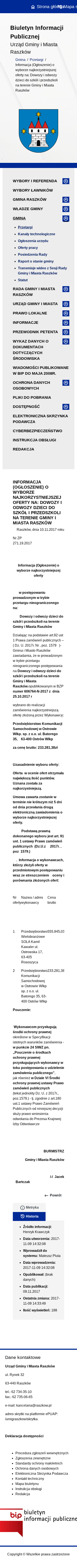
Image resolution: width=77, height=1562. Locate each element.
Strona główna (47, 6)
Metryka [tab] (29, 1208)
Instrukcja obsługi (34, 440)
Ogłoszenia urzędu (33, 241)
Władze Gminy (28, 209)
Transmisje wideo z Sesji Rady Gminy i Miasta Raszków (42, 270)
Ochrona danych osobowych (31, 385)
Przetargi (36, 60)
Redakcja (23, 449)
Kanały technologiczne (36, 234)
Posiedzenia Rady (32, 254)
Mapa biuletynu (27, 1484)
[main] (38, 856)
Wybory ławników (33, 190)
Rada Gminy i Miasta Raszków (34, 292)
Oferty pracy (28, 248)
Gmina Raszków (29, 199)
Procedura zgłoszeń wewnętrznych (41, 1453)
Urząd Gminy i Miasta (35, 304)
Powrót (52, 1196)
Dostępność (26, 406)
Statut (23, 280)
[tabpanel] (38, 1270)
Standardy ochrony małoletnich (38, 1463)
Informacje (25, 322)
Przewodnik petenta (35, 332)
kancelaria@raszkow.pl (34, 1405)
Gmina (20, 60)
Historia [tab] (29, 1216)
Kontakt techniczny (29, 1478)
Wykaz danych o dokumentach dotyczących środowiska (31, 350)
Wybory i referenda (35, 181)
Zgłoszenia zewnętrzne (33, 1458)
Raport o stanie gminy (36, 261)
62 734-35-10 (21, 1392)
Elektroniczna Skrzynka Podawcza (40, 419)
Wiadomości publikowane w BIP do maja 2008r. (41, 371)
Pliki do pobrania (32, 397)
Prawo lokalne (30, 313)
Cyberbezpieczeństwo (37, 431)
